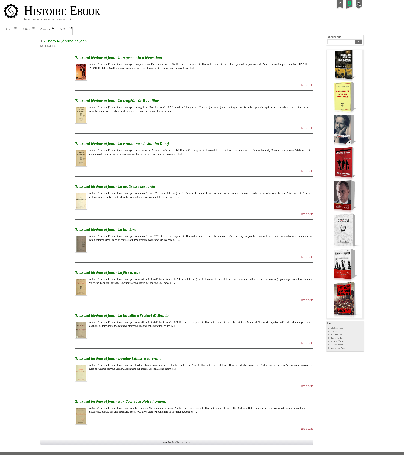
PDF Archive (336, 334)
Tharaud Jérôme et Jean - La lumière (105, 229)
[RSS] (339, 8)
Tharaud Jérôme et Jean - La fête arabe (107, 272)
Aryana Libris (336, 341)
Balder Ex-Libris (337, 338)
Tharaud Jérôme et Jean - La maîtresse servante (115, 186)
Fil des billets (50, 46)
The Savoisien (336, 344)
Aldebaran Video (337, 348)
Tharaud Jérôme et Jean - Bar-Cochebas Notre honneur (121, 401)
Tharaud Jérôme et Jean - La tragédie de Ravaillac (117, 100)
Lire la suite (307, 85)
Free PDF (334, 331)
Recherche (334, 37)
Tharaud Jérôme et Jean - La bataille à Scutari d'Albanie (122, 315)
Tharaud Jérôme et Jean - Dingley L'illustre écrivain (118, 358)
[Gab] (349, 8)
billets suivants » (182, 442)
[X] (358, 8)
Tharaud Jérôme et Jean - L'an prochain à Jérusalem (118, 57)
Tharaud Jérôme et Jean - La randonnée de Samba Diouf (122, 143)
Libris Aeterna (336, 328)
